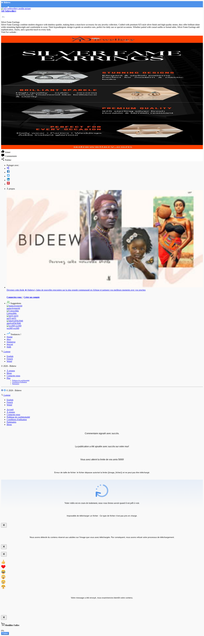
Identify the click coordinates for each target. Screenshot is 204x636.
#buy (9, 339)
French (10, 359)
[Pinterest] (105, 183)
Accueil (10, 409)
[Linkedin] (105, 179)
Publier (5, 633)
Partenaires (15, 384)
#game (9, 337)
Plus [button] (8, 378)
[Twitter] (105, 176)
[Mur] (105, 168)
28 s (3, 16)
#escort (10, 344)
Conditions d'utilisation (19, 382)
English (10, 356)
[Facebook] (105, 172)
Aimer (7, 152)
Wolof (9, 361)
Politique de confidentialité (20, 380)
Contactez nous (13, 376)
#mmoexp (11, 342)
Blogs (9, 373)
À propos (11, 371)
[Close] (4, 525)
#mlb (9, 347)
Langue (6, 351)
